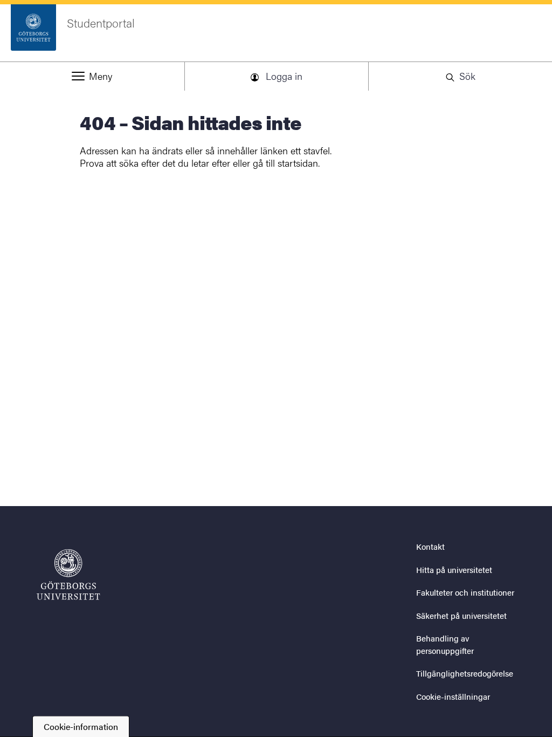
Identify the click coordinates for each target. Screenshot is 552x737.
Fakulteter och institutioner (465, 592)
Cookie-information (81, 726)
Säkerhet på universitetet (461, 615)
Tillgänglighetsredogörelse (464, 673)
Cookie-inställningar (453, 696)
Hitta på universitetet (454, 569)
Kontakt (430, 546)
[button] (92, 76)
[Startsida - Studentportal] (68, 575)
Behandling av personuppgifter (445, 644)
